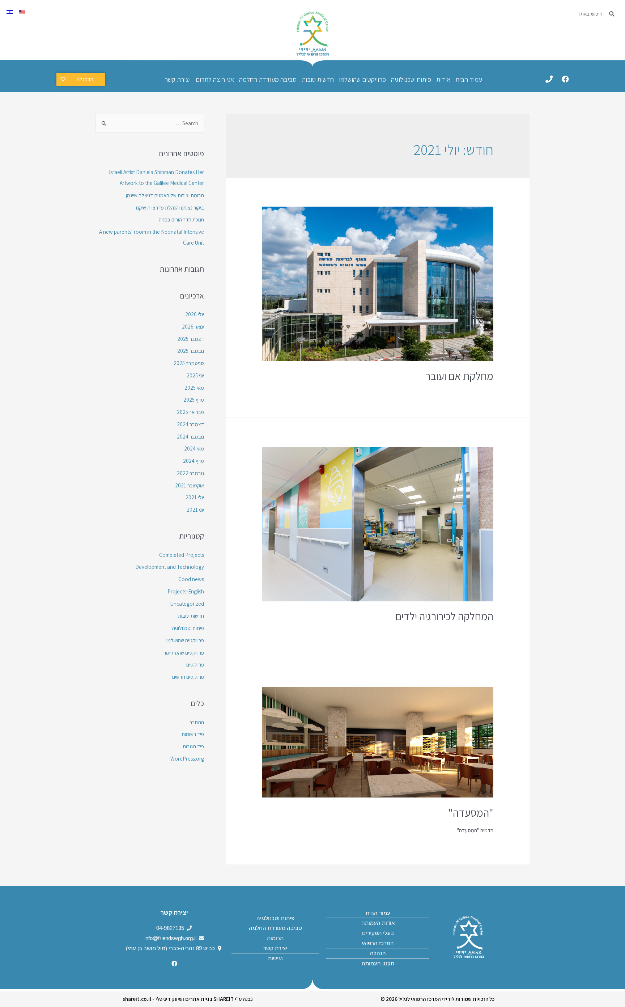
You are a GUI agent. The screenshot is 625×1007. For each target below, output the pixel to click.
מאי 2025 (194, 387)
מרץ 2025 (193, 399)
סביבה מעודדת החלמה (268, 79)
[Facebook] (565, 79)
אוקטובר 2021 (189, 485)
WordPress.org (187, 758)
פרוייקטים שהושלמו (362, 79)
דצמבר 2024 (190, 424)
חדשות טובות (318, 79)
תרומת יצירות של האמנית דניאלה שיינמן (165, 195)
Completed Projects (181, 554)
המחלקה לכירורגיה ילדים (444, 616)
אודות (443, 79)
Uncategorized (187, 603)
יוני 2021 (195, 509)
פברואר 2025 (190, 412)
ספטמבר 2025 (189, 363)
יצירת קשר (178, 79)
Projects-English (185, 591)
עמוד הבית (468, 79)
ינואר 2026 (193, 326)
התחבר (197, 722)
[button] (80, 79)
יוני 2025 (195, 375)
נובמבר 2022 (190, 473)
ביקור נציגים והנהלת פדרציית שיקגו (170, 207)
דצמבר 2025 (190, 338)
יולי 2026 (194, 314)
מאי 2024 (194, 448)
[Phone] (549, 79)
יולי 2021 (195, 497)
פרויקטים (195, 664)
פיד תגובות (193, 746)
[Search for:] (149, 123)
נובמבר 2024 (190, 436)
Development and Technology (169, 566)
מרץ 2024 (193, 460)
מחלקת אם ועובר (459, 376)
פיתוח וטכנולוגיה (411, 79)
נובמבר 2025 (190, 350)
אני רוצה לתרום (215, 79)
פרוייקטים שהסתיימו (184, 652)
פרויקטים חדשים (188, 676)
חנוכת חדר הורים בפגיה (181, 219)
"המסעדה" (470, 812)
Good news (191, 579)
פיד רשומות (193, 734)
